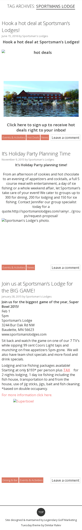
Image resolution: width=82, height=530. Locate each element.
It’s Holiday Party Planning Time (36, 153)
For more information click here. (27, 395)
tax (66, 370)
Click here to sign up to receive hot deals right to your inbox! (41, 127)
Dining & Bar (10, 480)
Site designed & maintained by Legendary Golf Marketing (41, 520)
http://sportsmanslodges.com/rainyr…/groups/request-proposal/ (46, 213)
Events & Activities (14, 137)
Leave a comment (65, 137)
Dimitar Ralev (53, 525)
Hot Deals (33, 137)
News (44, 137)
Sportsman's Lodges (35, 36)
